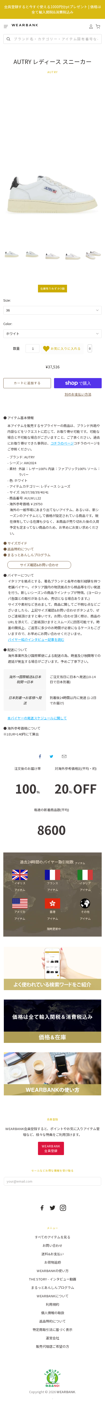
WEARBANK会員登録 (51, 1148)
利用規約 (52, 1304)
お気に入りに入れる (65, 348)
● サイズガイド (15, 543)
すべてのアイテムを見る (52, 1237)
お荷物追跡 (52, 1262)
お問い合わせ (52, 1245)
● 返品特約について (18, 549)
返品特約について (52, 1321)
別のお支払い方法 (78, 394)
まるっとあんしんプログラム (52, 1287)
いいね (40, 756)
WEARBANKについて (53, 1295)
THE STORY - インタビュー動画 (52, 1279)
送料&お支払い (53, 1253)
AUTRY (52, 72)
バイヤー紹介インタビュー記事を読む (36, 639)
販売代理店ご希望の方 (52, 1346)
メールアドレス (64, 756)
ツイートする (51, 756)
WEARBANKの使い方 (53, 1270)
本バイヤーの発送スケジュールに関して (37, 718)
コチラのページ (62, 443)
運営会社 (52, 1338)
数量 (16, 348)
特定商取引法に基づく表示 (52, 1329)
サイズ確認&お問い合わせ (39, 565)
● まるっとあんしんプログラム (26, 554)
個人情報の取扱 (52, 1312)
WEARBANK (66, 1391)
